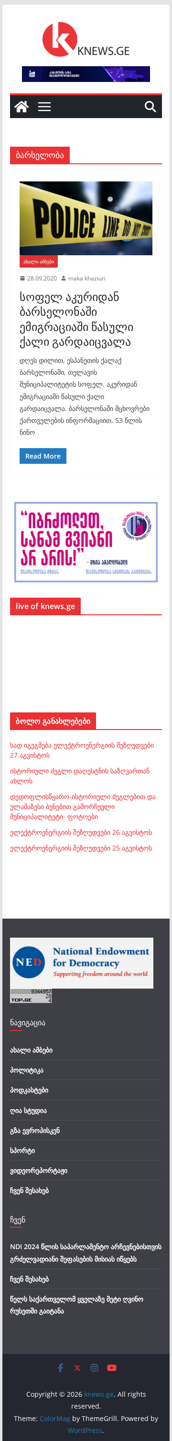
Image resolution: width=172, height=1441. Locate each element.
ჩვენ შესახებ (29, 1190)
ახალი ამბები (38, 261)
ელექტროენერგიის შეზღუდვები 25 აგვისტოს (81, 847)
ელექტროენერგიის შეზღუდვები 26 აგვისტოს (81, 832)
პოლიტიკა (26, 1069)
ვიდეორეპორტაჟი (38, 1170)
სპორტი (22, 1150)
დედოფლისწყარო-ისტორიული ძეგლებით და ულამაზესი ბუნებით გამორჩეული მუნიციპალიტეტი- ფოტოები (83, 806)
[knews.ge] (21, 106)
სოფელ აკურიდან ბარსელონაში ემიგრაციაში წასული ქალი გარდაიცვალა (76, 319)
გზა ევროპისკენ (35, 1130)
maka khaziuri (87, 278)
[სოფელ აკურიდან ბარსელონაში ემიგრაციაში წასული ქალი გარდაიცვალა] (86, 218)
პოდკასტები (29, 1089)
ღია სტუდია (28, 1110)
